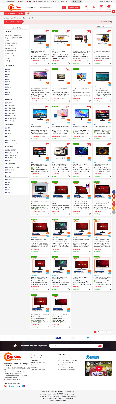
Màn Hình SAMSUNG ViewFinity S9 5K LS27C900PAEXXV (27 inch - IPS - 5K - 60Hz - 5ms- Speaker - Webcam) (61, 127)
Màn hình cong (11, 140)
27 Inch (9, 190)
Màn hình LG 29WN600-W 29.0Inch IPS (58, 52)
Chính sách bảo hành (64, 365)
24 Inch (9, 185)
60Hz (8, 128)
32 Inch (9, 192)
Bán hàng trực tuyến (10, 1)
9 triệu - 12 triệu (11, 115)
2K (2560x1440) (11, 155)
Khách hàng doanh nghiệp (38, 369)
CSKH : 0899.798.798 (42, 1)
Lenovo (9, 87)
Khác (8, 160)
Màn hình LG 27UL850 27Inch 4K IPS (102, 52)
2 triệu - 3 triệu (11, 105)
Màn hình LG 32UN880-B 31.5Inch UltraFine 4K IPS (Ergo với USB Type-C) (81, 52)
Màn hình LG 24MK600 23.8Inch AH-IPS (81, 89)
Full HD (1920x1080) (13, 152)
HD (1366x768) (11, 150)
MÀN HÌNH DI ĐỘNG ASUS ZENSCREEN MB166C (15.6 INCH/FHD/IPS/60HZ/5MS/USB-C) (61, 165)
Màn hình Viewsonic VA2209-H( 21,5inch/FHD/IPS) (60, 315)
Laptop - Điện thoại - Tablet (13, 35)
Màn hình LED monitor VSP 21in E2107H (39, 202)
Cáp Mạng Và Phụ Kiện (11, 56)
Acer (8, 71)
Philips (9, 94)
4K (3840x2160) (11, 157)
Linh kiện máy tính (10, 48)
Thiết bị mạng (9, 61)
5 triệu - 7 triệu (11, 110)
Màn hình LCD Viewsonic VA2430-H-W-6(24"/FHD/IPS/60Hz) (102, 278)
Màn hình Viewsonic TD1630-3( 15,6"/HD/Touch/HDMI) (39, 240)
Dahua (9, 77)
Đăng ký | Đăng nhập (106, 1)
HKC (8, 82)
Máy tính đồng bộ (10, 45)
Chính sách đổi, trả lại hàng (65, 367)
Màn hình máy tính (10, 50)
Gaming (9, 172)
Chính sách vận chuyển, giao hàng (67, 360)
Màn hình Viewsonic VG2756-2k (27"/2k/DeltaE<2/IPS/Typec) (60, 240)
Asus (8, 69)
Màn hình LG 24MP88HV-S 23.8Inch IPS (38, 52)
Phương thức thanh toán (38, 362)
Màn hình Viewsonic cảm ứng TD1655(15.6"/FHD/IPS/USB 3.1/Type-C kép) (80, 202)
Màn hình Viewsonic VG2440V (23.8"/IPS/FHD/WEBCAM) (39, 278)
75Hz (8, 130)
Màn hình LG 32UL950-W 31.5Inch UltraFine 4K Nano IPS (40, 89)
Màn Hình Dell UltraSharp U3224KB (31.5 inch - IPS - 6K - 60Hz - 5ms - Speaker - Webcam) (102, 89)
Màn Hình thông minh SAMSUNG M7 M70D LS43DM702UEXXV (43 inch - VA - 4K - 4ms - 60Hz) (102, 127)
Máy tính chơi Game (11, 43)
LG (8, 89)
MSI (8, 92)
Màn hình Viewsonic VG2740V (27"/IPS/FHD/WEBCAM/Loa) (101, 240)
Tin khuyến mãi (35, 365)
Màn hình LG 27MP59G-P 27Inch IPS (60, 89)
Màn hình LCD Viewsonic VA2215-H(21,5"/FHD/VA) (40, 315)
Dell (8, 79)
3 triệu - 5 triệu (11, 108)
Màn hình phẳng (12, 143)
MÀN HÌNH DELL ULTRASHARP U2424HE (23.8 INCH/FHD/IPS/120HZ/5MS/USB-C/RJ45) (81, 165)
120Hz (9, 133)
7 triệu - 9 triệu (11, 113)
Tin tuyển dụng (35, 360)
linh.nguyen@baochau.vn (13, 379)
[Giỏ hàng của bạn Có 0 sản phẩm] (113, 11)
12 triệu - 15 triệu (12, 118)
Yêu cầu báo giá (76, 1)
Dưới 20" (9, 179)
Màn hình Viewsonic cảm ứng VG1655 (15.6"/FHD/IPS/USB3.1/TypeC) (60, 202)
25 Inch (9, 187)
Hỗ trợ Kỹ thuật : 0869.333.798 (59, 1)
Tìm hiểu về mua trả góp (65, 358)
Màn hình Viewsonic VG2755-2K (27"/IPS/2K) (81, 240)
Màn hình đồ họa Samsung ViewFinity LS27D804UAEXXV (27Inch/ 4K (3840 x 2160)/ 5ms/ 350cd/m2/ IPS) (81, 127)
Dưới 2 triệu (10, 103)
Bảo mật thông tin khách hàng (66, 369)
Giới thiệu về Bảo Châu (37, 358)
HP (8, 84)
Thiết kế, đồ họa (11, 170)
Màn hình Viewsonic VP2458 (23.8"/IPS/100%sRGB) (59, 278)
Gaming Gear (9, 53)
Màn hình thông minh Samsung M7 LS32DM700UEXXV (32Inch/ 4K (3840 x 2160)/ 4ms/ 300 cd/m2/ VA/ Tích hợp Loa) (39, 165)
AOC (8, 74)
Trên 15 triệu (11, 121)
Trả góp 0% (22, 1)
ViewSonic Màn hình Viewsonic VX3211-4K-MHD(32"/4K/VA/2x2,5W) (81, 278)
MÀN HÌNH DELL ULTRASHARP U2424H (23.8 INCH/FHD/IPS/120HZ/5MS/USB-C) (102, 165)
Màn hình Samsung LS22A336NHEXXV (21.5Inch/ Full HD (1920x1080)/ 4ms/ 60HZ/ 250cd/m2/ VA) (40, 127)
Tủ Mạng (8, 58)
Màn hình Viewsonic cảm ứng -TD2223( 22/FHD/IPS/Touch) (101, 202)
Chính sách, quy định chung (65, 362)
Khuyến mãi (31, 1)
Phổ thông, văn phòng (13, 167)
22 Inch (9, 182)
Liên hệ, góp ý (34, 367)
